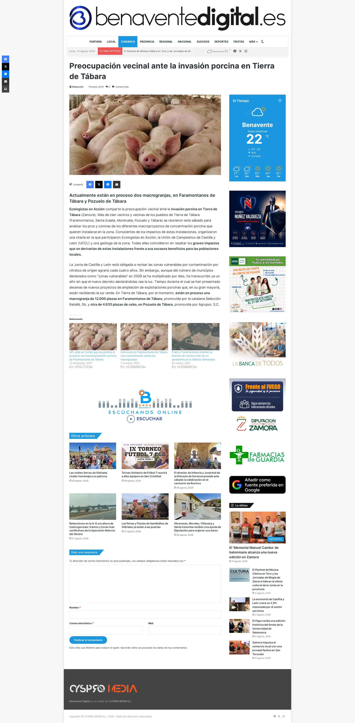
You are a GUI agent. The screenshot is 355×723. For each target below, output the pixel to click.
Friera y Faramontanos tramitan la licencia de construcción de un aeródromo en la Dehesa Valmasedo (193, 355)
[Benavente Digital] (177, 18)
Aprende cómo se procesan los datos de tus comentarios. (154, 647)
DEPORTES (221, 41)
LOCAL (111, 41)
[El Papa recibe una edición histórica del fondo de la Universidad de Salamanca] (239, 626)
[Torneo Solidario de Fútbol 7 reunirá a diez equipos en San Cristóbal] (145, 456)
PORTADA (95, 41)
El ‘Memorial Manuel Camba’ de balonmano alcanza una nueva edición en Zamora (254, 552)
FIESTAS (239, 41)
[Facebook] (90, 184)
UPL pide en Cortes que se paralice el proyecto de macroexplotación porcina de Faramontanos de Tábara (92, 355)
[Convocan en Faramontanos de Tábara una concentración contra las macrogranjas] (144, 336)
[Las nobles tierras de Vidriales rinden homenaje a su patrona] (92, 456)
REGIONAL (166, 41)
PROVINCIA (147, 41)
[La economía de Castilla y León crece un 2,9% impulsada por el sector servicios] (239, 604)
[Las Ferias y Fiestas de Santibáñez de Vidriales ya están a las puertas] (145, 506)
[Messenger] (107, 184)
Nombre (75, 607)
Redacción (77, 86)
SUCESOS (203, 41)
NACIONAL (185, 41)
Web (150, 623)
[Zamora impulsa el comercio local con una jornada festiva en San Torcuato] (239, 648)
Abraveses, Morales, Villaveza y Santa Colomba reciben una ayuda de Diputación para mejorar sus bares (197, 527)
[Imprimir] (5, 89)
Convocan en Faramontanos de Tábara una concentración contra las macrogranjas (144, 355)
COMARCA (128, 41)
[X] (99, 184)
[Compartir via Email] (116, 184)
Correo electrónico (81, 623)
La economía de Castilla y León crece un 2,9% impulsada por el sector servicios (170, 51)
